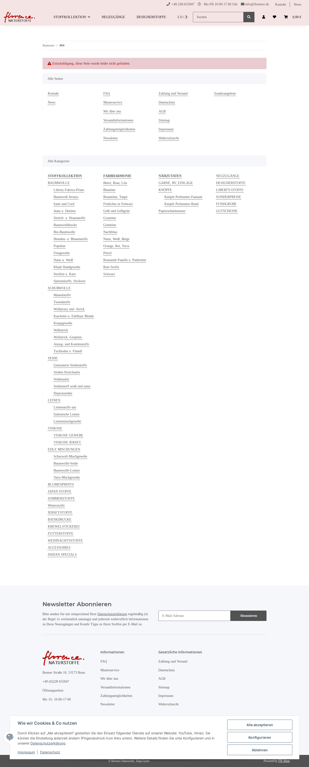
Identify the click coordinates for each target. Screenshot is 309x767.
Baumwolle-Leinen (67, 470)
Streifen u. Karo (65, 274)
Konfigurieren (259, 737)
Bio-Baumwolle (64, 232)
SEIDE (53, 358)
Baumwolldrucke (65, 225)
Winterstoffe (56, 505)
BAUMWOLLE (59, 183)
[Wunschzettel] (274, 17)
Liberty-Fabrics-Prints (69, 190)
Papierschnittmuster (172, 211)
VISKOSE (55, 428)
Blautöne (109, 190)
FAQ (106, 93)
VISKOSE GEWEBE (68, 435)
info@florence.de (257, 4)
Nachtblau (110, 232)
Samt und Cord (64, 204)
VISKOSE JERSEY (67, 442)
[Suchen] (248, 17)
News (297, 4)
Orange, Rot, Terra (116, 246)
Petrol (107, 253)
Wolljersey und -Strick (69, 309)
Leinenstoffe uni (65, 407)
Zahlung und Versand (173, 93)
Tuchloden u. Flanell (68, 351)
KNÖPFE (165, 190)
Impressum (166, 129)
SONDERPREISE (228, 197)
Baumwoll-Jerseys (66, 197)
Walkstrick (61, 330)
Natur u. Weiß (63, 260)
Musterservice (112, 102)
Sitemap (164, 120)
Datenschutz (167, 102)
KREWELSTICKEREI (64, 526)
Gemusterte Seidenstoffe (70, 365)
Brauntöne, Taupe (115, 197)
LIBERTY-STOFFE (230, 190)
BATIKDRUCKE (59, 519)
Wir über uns (112, 111)
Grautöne (109, 218)
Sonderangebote (225, 93)
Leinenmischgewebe (67, 421)
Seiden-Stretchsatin (67, 372)
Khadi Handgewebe (67, 267)
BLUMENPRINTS (61, 484)
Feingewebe (62, 253)
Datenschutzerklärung (112, 614)
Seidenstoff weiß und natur (72, 386)
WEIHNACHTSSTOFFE (65, 540)
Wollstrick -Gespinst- (68, 337)
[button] (263, 17)
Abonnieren (248, 616)
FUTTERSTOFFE (60, 533)
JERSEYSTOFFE (60, 512)
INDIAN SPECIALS (62, 554)
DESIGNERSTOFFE (231, 183)
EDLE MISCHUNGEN (64, 449)
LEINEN (54, 400)
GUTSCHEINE (227, 211)
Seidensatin (61, 379)
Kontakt (280, 4)
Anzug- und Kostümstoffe (71, 344)
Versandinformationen (118, 120)
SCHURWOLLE (59, 288)
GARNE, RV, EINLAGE (176, 183)
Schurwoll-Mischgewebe (70, 456)
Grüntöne (109, 225)
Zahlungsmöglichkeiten (119, 129)
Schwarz (109, 274)
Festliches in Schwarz (118, 204)
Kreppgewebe (63, 323)
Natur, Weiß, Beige (116, 239)
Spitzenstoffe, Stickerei (69, 281)
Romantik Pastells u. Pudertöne (124, 260)
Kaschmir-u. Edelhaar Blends (74, 316)
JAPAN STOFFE (59, 491)
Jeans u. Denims (65, 211)
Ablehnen (260, 750)
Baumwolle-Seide (66, 463)
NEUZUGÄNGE (227, 176)
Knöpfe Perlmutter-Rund (181, 204)
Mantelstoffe (62, 295)
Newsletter (110, 138)
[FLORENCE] (20, 17)
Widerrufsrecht (169, 138)
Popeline (59, 246)
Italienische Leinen (66, 414)
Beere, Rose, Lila (115, 183)
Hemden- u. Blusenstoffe (71, 239)
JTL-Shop (284, 761)
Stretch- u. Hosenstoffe (69, 218)
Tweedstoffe (62, 302)
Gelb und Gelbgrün (116, 211)
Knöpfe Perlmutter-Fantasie (183, 197)
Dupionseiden (63, 393)
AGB (162, 111)
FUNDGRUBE (226, 204)
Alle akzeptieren (259, 725)
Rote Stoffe (111, 267)
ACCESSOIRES (59, 547)
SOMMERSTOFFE (61, 498)
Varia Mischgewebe (67, 477)
